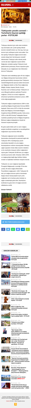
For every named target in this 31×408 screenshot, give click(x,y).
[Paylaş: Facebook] (3, 229)
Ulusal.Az (8, 401)
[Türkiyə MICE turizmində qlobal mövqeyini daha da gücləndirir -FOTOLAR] (5, 256)
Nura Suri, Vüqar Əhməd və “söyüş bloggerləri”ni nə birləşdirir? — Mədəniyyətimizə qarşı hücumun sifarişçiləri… (19, 370)
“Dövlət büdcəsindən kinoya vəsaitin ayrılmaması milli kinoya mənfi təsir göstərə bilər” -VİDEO (20, 386)
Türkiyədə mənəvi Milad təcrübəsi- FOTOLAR (17, 323)
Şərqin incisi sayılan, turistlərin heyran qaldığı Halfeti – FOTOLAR (20, 315)
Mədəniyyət (6, 25)
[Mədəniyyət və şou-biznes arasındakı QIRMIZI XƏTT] (5, 377)
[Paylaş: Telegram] (23, 229)
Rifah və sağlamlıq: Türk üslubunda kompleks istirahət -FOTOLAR (19, 308)
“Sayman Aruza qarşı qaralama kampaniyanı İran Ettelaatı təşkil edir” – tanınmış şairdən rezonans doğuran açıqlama (20, 360)
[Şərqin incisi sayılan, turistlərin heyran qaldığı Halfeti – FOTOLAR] (5, 314)
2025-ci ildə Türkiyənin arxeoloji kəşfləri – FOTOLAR (20, 299)
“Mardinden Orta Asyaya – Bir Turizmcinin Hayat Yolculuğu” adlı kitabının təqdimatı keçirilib (20, 292)
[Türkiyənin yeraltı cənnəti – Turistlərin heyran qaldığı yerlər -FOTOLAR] (15, 15)
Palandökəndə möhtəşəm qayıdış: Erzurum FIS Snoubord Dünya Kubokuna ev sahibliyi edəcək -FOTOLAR (20, 284)
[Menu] (28, 5)
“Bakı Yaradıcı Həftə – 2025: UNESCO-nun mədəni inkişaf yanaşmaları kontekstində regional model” (20, 332)
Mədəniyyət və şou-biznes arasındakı (18, 377)
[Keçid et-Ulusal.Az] (6, 5)
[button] (28, 194)
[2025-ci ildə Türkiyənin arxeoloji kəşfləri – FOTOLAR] (5, 299)
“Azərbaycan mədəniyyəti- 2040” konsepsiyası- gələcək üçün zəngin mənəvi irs (20, 275)
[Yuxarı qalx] (26, 403)
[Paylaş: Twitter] (8, 229)
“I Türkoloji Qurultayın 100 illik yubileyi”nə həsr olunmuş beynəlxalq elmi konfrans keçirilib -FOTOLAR (20, 267)
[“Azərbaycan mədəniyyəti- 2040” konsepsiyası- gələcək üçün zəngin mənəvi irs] (5, 274)
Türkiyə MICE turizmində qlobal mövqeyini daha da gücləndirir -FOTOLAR (19, 258)
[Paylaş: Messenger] (18, 229)
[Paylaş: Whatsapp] (13, 229)
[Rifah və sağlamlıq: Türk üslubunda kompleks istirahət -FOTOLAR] (5, 306)
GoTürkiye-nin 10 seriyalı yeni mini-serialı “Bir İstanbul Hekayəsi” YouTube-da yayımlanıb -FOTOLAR (19, 342)
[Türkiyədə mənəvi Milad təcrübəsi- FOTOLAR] (5, 322)
